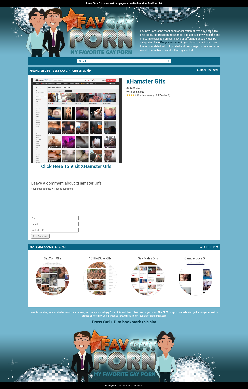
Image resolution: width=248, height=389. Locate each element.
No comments (136, 91)
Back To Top (207, 247)
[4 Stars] (134, 95)
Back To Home (209, 70)
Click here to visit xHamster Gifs (76, 166)
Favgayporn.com (170, 42)
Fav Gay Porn (108, 32)
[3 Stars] (132, 95)
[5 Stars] (136, 95)
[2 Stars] (130, 95)
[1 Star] (128, 95)
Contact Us (138, 385)
